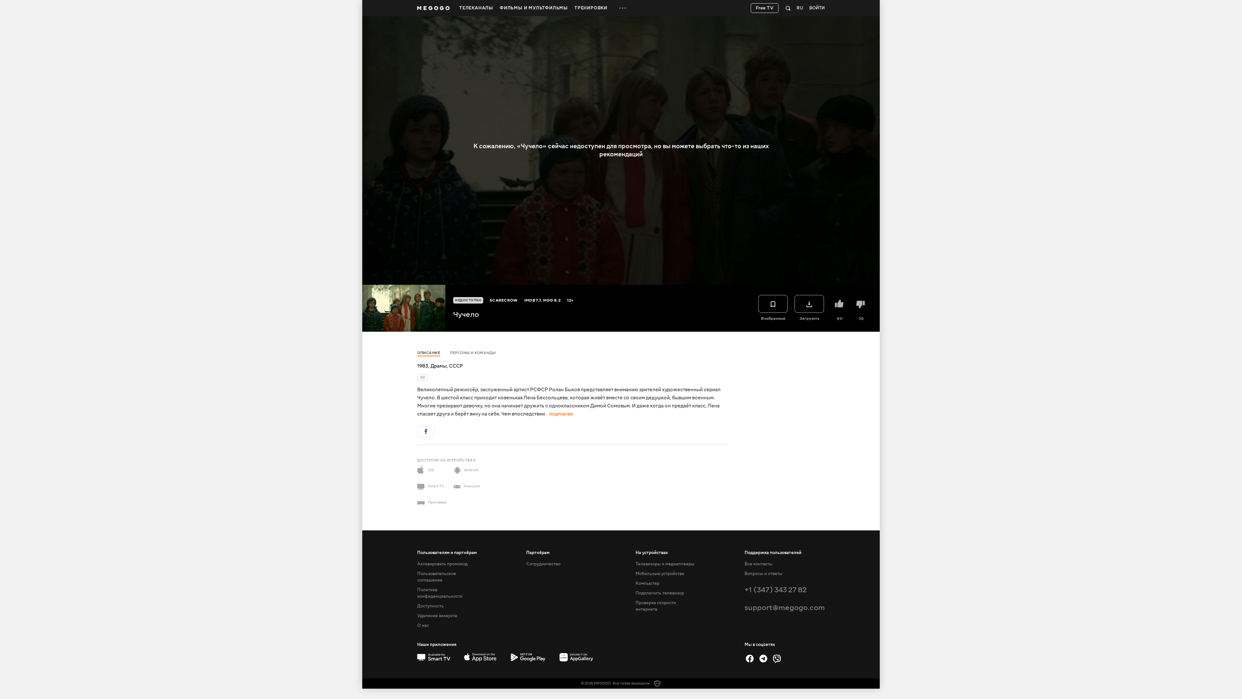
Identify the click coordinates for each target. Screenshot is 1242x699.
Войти (817, 8)
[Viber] (777, 658)
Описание (428, 352)
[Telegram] (763, 658)
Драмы (438, 366)
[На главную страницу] (433, 8)
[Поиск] (788, 8)
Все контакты (758, 564)
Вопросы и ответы (763, 574)
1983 (422, 366)
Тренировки (590, 8)
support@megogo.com (785, 608)
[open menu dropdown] (623, 8)
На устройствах (652, 553)
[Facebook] (750, 658)
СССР (456, 366)
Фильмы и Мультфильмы (534, 8)
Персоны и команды (473, 352)
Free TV (765, 8)
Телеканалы (476, 8)
